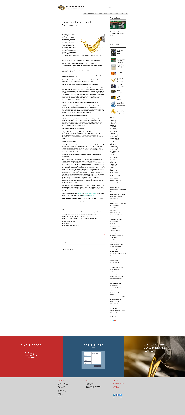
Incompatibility (113, 242)
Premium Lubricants (115, 271)
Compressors (113, 214)
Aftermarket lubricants (115, 180)
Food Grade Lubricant (115, 226)
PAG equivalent (113, 265)
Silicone (60, 393)
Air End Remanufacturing (116, 196)
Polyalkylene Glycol (98, 212)
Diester (59, 396)
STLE (91, 212)
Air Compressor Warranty (116, 187)
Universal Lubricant (114, 308)
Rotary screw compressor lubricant (118, 281)
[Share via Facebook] (62, 229)
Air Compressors (114, 189)
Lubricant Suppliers (114, 249)
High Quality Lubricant (115, 233)
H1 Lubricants (113, 228)
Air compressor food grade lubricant (118, 201)
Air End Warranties (114, 198)
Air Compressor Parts (115, 185)
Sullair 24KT (121, 290)
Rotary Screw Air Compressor (117, 276)
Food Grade (60, 394)
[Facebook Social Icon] (117, 395)
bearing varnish (76, 216)
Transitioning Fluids (115, 303)
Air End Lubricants (114, 192)
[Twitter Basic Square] (113, 320)
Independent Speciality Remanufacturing (118, 244)
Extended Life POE (62, 392)
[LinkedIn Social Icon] (114, 395)
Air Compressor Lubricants (116, 182)
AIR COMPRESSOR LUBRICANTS (69, 221)
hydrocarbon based (67, 216)
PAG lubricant (121, 265)
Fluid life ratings (114, 221)
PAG (76, 212)
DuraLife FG (119, 214)
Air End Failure (122, 189)
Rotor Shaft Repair (114, 283)
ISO (122, 235)
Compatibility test (114, 210)
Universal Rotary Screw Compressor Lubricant (118, 310)
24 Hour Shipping (114, 178)
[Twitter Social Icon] (120, 395)
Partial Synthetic (61, 390)
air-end (80, 212)
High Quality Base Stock (115, 230)
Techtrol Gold (94, 216)
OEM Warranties (114, 260)
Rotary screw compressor (116, 278)
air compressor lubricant (68, 212)
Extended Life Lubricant (115, 217)
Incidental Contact (114, 239)
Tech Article (117, 292)
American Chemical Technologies (70, 218)
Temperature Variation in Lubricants (118, 297)
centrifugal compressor (68, 214)
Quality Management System (117, 274)
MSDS (124, 253)
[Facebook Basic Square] (110, 320)
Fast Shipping (120, 219)
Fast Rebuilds (113, 219)
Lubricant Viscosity (114, 251)
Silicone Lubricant (114, 285)
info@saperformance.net (118, 383)
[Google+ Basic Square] (115, 320)
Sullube (111, 292)
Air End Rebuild (65, 223)
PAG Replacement (62, 383)
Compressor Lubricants (115, 212)
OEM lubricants (113, 262)
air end (87, 212)
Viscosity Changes (116, 312)
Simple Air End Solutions (116, 287)
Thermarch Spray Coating (116, 301)
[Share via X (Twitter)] (66, 229)
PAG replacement (114, 267)
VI (110, 312)
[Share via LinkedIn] (69, 229)
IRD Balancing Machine (115, 235)
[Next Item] (123, 25)
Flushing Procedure (114, 223)
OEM (111, 255)
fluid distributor (94, 218)
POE (122, 267)
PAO (83, 212)
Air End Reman (121, 194)
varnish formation (86, 216)
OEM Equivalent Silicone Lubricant (118, 258)
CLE (110, 205)
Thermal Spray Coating (115, 299)
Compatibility (115, 205)
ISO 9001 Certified (114, 237)
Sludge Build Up (113, 290)
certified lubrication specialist (88, 214)
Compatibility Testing (115, 207)
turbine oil (77, 214)
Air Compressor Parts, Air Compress (70, 225)
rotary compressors (84, 218)
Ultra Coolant (113, 306)
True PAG (60, 382)
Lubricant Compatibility (115, 246)
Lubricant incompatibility (116, 253)
